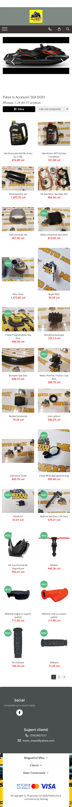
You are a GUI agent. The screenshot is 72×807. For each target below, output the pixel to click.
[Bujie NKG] (54, 269)
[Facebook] (19, 712)
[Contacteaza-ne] (50, 29)
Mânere (54, 662)
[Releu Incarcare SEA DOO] (54, 219)
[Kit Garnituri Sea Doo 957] (54, 178)
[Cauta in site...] (68, 29)
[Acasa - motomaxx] (36, 16)
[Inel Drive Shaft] (18, 451)
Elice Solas (18, 294)
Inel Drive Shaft (18, 475)
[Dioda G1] (18, 501)
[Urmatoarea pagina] (64, 677)
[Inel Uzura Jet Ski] (18, 219)
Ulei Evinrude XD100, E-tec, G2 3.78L (18, 155)
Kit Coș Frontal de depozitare (18, 566)
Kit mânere (18, 662)
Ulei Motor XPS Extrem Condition (54, 155)
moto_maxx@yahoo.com (38, 740)
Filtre (20, 109)
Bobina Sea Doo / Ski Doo (54, 516)
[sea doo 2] (36, 55)
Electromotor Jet (18, 194)
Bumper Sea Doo (18, 375)
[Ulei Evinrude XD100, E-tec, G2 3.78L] (18, 134)
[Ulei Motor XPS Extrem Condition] (54, 134)
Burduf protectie (18, 416)
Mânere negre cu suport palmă (18, 615)
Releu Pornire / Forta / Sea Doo (54, 377)
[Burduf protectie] (18, 401)
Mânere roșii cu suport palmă (54, 615)
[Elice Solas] (18, 269)
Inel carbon (54, 416)
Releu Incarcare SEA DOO (54, 234)
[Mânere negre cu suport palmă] (18, 594)
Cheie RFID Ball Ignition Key (54, 475)
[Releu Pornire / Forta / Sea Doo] (54, 360)
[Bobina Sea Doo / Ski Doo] (54, 501)
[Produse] (5, 30)
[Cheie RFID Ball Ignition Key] (54, 450)
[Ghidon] (54, 546)
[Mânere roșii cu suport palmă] (54, 594)
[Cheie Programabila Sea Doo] (18, 319)
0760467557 (38, 735)
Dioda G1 (18, 516)
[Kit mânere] (18, 643)
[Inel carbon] (54, 401)
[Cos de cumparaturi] (59, 29)
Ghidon (54, 565)
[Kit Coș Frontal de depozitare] (18, 546)
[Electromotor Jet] (18, 178)
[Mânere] (54, 643)
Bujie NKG (54, 294)
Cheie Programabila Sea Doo (18, 336)
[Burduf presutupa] (54, 319)
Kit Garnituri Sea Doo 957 (54, 194)
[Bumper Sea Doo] (18, 360)
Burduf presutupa (54, 334)
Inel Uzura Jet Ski (18, 234)
